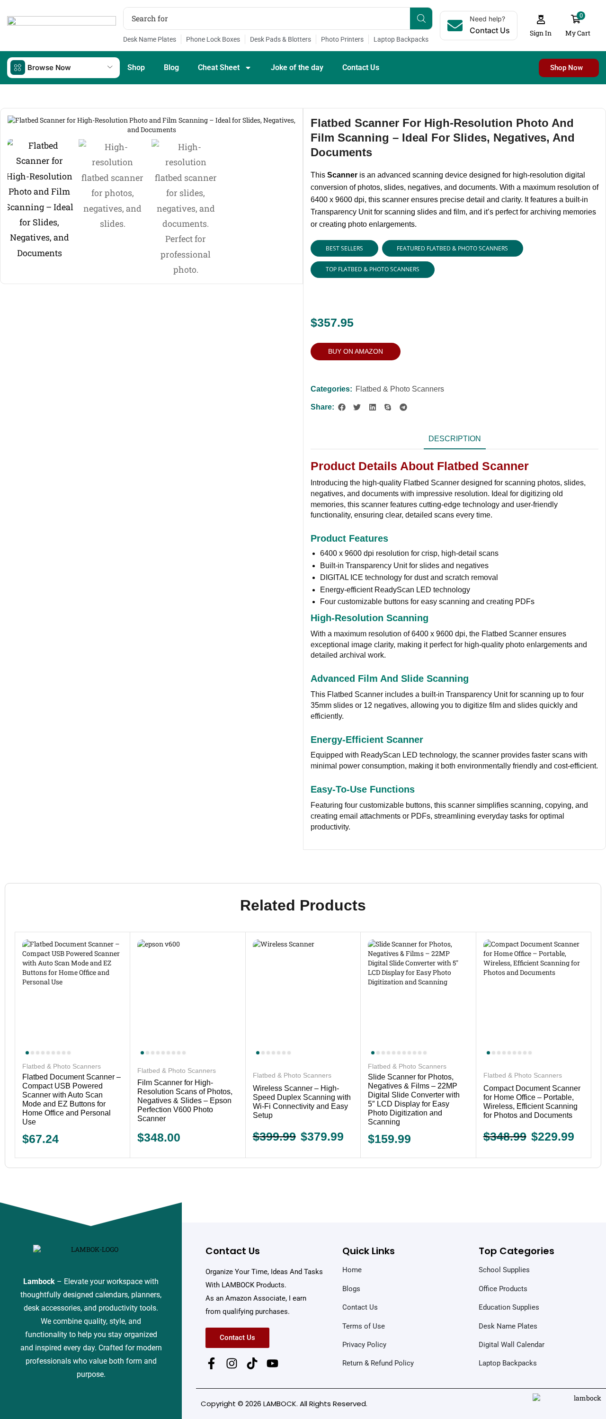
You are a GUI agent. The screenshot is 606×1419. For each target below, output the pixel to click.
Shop (136, 67)
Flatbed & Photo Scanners (400, 389)
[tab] (455, 441)
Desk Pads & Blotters (280, 39)
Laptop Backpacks (401, 39)
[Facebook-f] (211, 1363)
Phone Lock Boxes (213, 39)
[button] (541, 26)
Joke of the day (297, 67)
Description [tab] (454, 439)
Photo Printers (342, 39)
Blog (171, 67)
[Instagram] (232, 1363)
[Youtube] (272, 1363)
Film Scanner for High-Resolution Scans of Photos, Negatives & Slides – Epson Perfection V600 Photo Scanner (184, 1101)
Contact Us (360, 67)
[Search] (421, 18)
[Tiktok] (252, 1363)
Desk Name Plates (149, 39)
